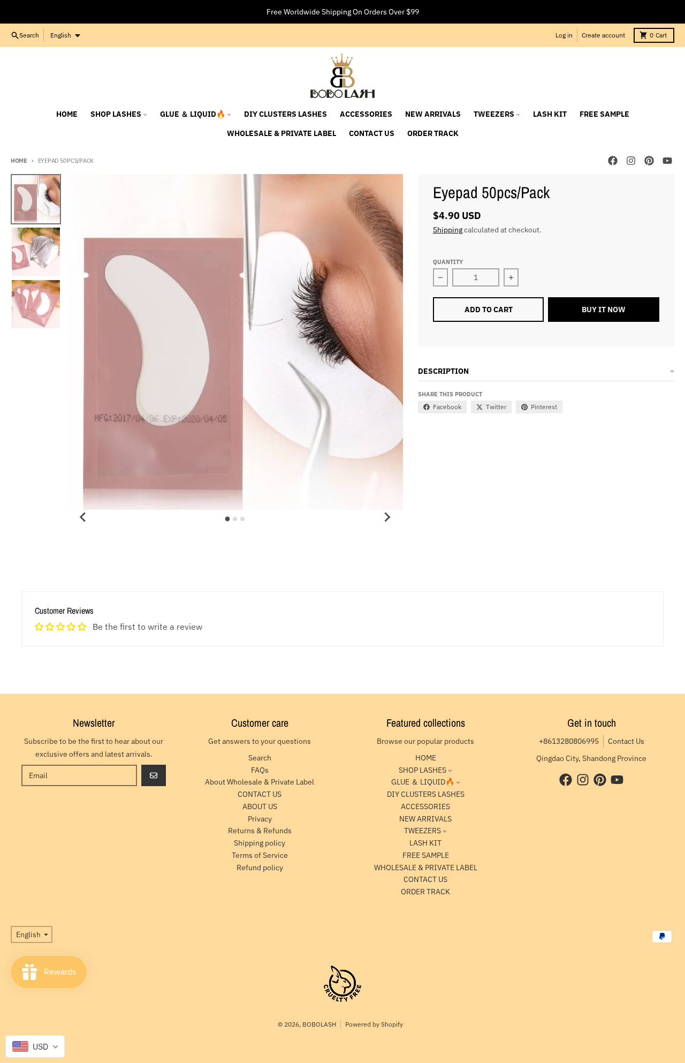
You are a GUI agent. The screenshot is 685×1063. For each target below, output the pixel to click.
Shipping (447, 230)
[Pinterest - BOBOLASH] (649, 161)
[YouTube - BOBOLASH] (667, 161)
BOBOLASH (319, 1024)
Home (19, 160)
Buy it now (604, 309)
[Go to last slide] (83, 517)
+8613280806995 (569, 741)
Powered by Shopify (374, 1024)
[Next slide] (386, 517)
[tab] (227, 519)
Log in (564, 35)
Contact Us (626, 741)
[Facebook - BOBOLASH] (613, 161)
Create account (603, 35)
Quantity (448, 262)
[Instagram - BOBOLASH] (631, 161)
